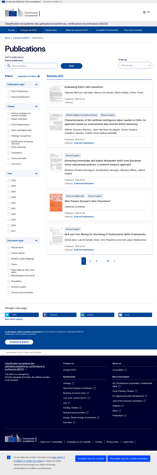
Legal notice (128, 442)
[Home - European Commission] (25, 12)
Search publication (14, 60)
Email (127, 315)
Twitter (14, 315)
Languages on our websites (79, 442)
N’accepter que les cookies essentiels (129, 458)
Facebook (53, 315)
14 (108, 261)
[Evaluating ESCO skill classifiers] (99, 94)
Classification (51, 30)
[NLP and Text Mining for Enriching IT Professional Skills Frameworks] (99, 239)
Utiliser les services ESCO (76, 30)
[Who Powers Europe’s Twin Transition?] (99, 206)
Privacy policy (112, 442)
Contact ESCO (69, 370)
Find (71, 66)
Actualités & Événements (107, 30)
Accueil (11, 30)
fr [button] (148, 12)
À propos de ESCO (28, 30)
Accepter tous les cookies (91, 458)
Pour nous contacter (133, 30)
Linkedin (90, 315)
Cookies (98, 442)
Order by (122, 59)
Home (7, 38)
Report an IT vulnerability (51, 442)
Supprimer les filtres (27, 76)
